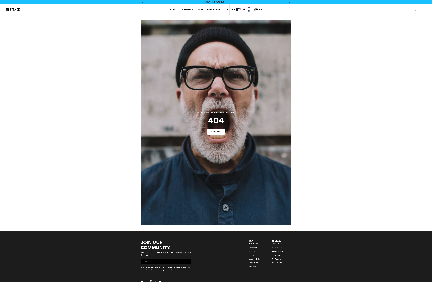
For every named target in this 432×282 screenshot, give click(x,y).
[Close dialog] (236, 117)
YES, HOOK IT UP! (216, 145)
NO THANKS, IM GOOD (216, 153)
